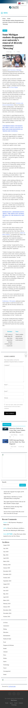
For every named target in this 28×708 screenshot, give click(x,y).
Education (5, 632)
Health (5, 648)
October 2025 (6, 577)
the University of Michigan (14, 70)
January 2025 (6, 606)
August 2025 (6, 584)
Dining (5, 629)
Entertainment (6, 635)
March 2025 (6, 600)
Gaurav (5, 522)
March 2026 (6, 561)
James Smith (13, 446)
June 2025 (5, 590)
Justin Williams (14, 434)
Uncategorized (6, 671)
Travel (4, 668)
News (4, 655)
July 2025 (5, 587)
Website (6, 398)
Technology (6, 664)
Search (4, 482)
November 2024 (7, 613)
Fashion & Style (7, 638)
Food (4, 642)
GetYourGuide (12, 686)
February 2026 (6, 564)
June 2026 (5, 551)
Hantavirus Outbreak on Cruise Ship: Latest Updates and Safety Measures (17, 430)
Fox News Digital (13, 87)
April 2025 (6, 597)
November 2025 (7, 574)
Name (6, 384)
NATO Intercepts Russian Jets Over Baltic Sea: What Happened (17, 442)
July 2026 (5, 548)
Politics (5, 658)
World (5, 30)
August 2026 (6, 545)
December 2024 (7, 610)
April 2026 (6, 558)
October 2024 (6, 616)
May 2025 (5, 593)
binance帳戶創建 (7, 534)
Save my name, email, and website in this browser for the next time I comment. (13, 406)
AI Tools (5, 622)
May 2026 (5, 555)
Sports (4, 661)
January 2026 (6, 567)
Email (6, 391)
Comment (7, 365)
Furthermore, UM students (8, 301)
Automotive (6, 625)
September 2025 (7, 580)
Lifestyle (5, 651)
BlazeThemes (14, 700)
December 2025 (7, 571)
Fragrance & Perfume (8, 645)
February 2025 (6, 603)
